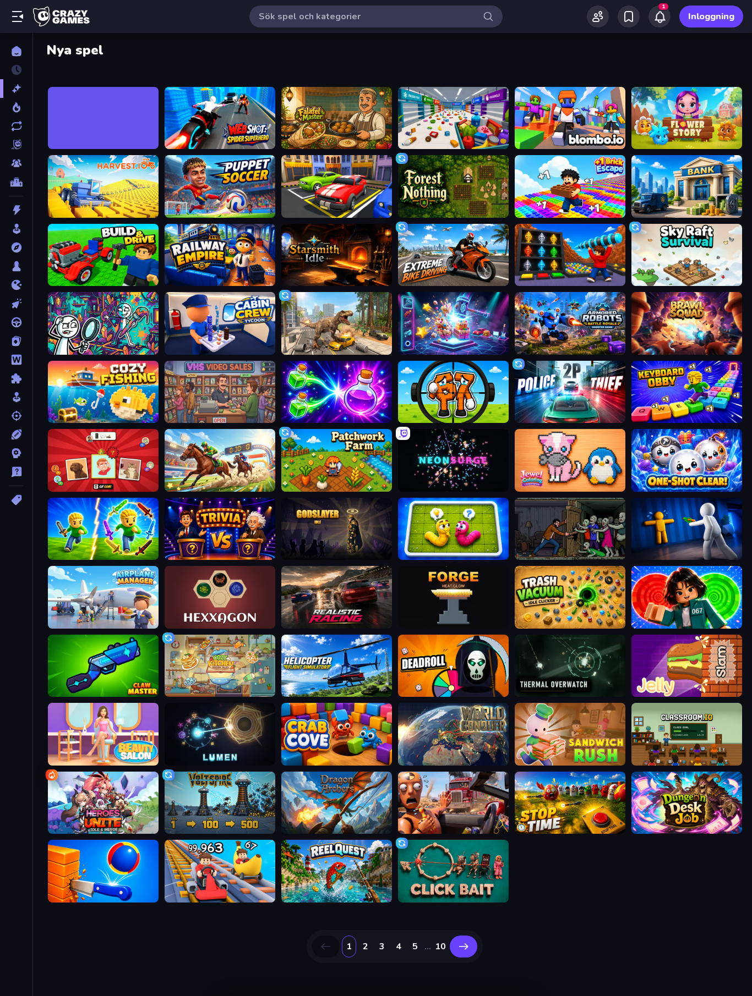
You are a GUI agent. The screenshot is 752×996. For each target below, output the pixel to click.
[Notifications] (660, 16)
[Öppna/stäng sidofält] (17, 16)
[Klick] (16, 303)
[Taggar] (16, 500)
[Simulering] (16, 397)
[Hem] (16, 51)
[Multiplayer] (16, 163)
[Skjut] (16, 415)
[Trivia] (16, 472)
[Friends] (598, 16)
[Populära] (16, 107)
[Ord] (16, 359)
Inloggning (711, 16)
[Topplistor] (16, 182)
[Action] (16, 210)
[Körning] (16, 322)
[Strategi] (16, 453)
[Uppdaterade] (16, 126)
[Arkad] (16, 228)
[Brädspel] (16, 266)
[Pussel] (16, 378)
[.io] (16, 285)
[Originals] (16, 144)
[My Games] (629, 16)
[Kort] (16, 341)
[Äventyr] (16, 247)
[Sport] (16, 434)
